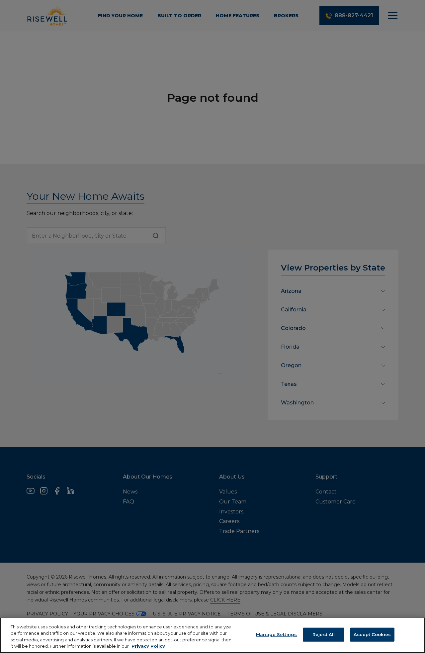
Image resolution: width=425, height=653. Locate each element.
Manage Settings (276, 634)
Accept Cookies (372, 634)
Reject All (323, 634)
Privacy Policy (148, 646)
